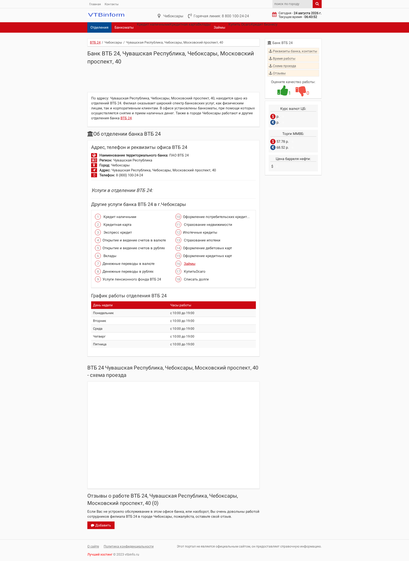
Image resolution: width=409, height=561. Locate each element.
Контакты (112, 4)
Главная (95, 4)
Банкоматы (124, 27)
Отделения (99, 27)
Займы (219, 27)
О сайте (93, 546)
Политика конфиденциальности (129, 546)
